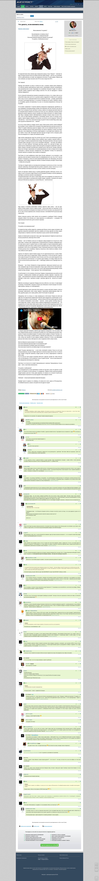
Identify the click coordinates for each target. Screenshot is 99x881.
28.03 (78, 407)
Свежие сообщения (57, 6)
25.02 (78, 794)
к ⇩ (96, 867)
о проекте (18, 4)
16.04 (78, 726)
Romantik (26, 458)
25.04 (78, 735)
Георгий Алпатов (27, 750)
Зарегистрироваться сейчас (49, 845)
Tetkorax (41, 21)
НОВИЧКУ (36, 6)
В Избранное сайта (33, 393)
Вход (81, 1)
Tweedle (73, 29)
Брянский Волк (30, 557)
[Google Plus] (43, 393)
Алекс (26, 407)
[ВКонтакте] (37, 393)
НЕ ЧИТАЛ (31, 6)
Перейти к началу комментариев (26, 826)
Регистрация (77, 1)
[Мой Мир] (41, 393)
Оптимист (30, 449)
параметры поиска (20, 17)
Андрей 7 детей (27, 794)
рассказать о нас (22, 4)
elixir (25, 485)
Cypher (25, 704)
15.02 (78, 781)
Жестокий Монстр (28, 726)
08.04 (78, 704)
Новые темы (50, 6)
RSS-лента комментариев (48, 826)
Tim (25, 429)
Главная (17, 8)
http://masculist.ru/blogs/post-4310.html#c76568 (32, 752)
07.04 (78, 694)
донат (72, 4)
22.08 (78, 774)
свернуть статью (22, 21)
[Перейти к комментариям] (18, 21)
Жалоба (79, 417)
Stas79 (25, 524)
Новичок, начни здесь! (23, 28)
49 (72, 32)
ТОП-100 (41, 6)
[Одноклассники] (40, 393)
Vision (26, 641)
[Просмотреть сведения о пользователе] (73, 27)
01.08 (78, 750)
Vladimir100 (26, 774)
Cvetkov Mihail (26, 466)
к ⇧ (96, 864)
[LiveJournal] (44, 393)
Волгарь (25, 593)
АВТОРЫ (27, 6)
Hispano (25, 670)
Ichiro (27, 719)
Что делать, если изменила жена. (31, 8)
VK (76, 4)
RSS (81, 4)
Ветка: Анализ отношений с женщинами (68, 6)
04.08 (78, 610)
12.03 (78, 575)
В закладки (27, 393)
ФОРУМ (45, 6)
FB (74, 4)
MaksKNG (28, 419)
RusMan (26, 541)
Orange (28, 610)
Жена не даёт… (68, 48)
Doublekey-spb (29, 575)
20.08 (78, 719)
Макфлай (26, 620)
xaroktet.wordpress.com (57, 389)
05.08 (78, 757)
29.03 (78, 494)
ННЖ (26, 550)
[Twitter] (38, 393)
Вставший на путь (28, 651)
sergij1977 (26, 532)
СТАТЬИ (22, 6)
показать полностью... (49, 470)
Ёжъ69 (25, 631)
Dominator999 (26, 494)
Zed (27, 503)
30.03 (78, 641)
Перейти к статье (36, 826)
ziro (25, 585)
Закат (26, 781)
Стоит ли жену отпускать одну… (71, 44)
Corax (25, 476)
